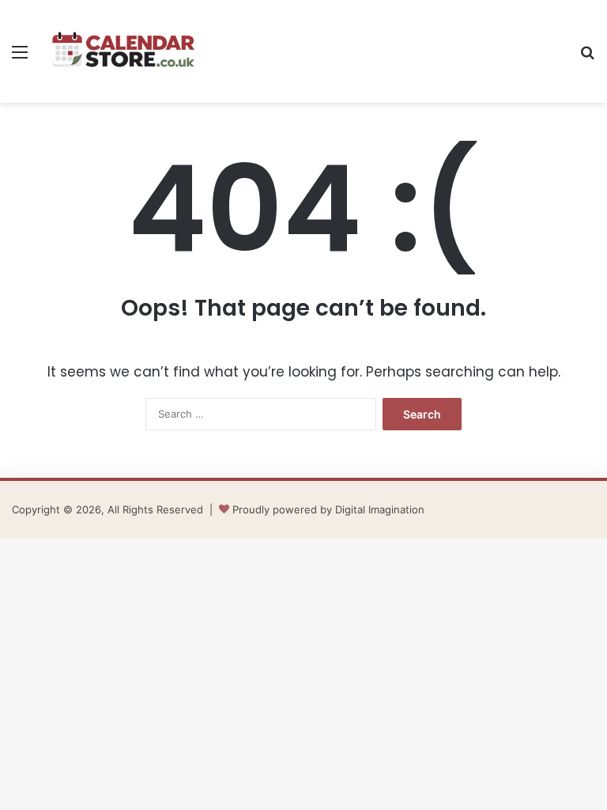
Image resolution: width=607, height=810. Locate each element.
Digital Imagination (379, 509)
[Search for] (587, 57)
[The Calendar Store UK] (123, 51)
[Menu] (20, 57)
